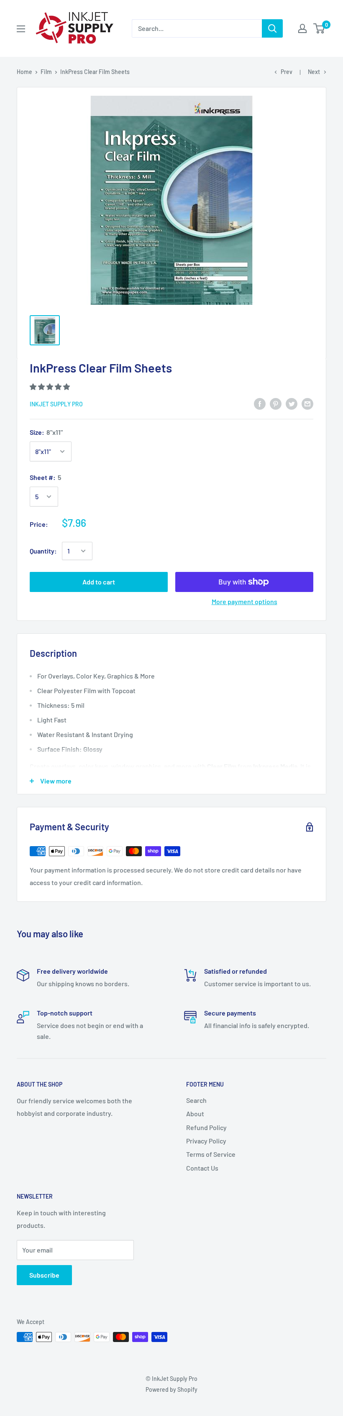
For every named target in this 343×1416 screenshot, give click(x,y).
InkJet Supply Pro (56, 404)
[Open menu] (21, 29)
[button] (50, 386)
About (195, 1113)
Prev (286, 71)
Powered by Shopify (171, 1389)
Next (314, 71)
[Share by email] (307, 403)
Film (46, 71)
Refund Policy (206, 1127)
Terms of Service (210, 1154)
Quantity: (43, 551)
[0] (319, 28)
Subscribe (44, 1275)
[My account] (302, 28)
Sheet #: (45, 477)
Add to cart (98, 582)
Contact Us (202, 1168)
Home (24, 71)
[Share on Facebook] (260, 403)
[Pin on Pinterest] (276, 403)
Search (196, 1100)
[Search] (272, 28)
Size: (46, 432)
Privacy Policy (206, 1141)
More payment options (244, 601)
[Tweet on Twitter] (291, 403)
